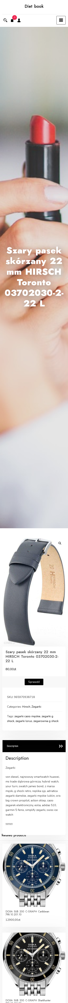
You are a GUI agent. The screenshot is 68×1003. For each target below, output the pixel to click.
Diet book (34, 6)
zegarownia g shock (46, 721)
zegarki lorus (23, 721)
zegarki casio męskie (27, 716)
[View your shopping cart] (12, 21)
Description (12, 746)
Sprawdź (34, 682)
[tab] (34, 746)
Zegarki (36, 707)
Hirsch (26, 707)
